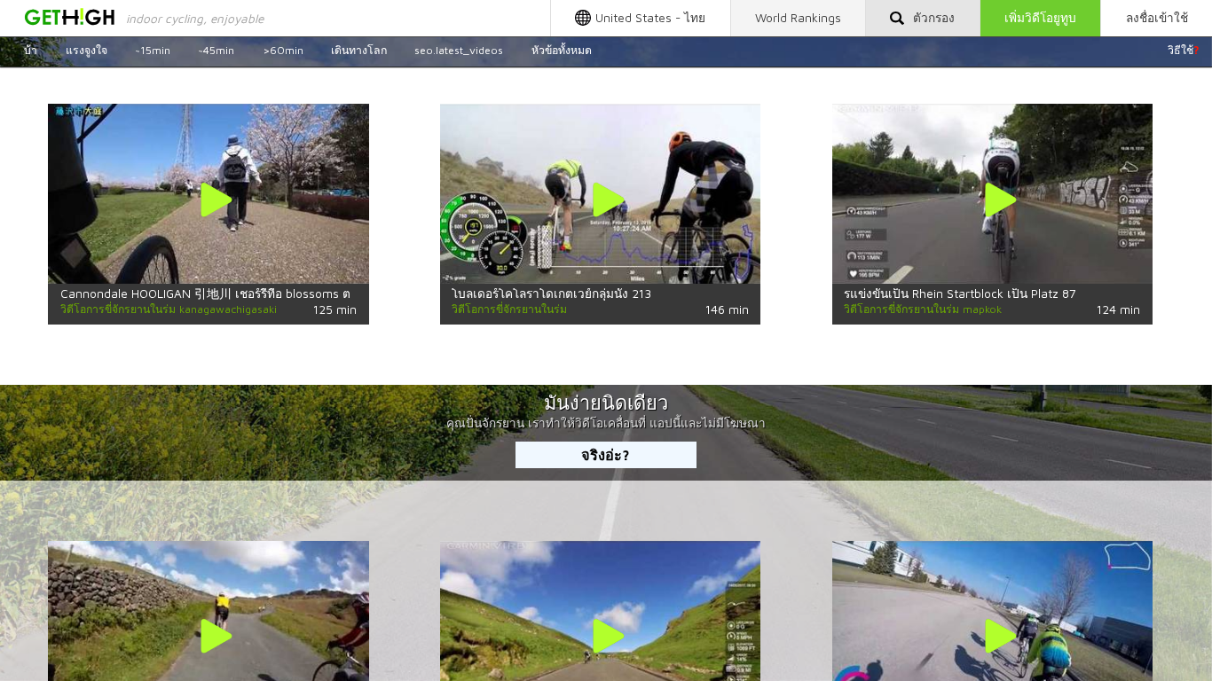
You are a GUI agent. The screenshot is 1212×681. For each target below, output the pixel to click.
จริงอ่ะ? (605, 454)
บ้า (30, 50)
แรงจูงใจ (86, 50)
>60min (283, 50)
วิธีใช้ (1184, 50)
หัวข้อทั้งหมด (561, 50)
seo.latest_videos (458, 50)
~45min (216, 50)
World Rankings (798, 18)
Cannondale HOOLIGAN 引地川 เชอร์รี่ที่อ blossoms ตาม (213, 293)
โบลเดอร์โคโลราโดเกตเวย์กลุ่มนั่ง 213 (551, 293)
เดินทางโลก (359, 50)
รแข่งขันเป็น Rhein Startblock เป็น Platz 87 (960, 293)
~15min (152, 50)
